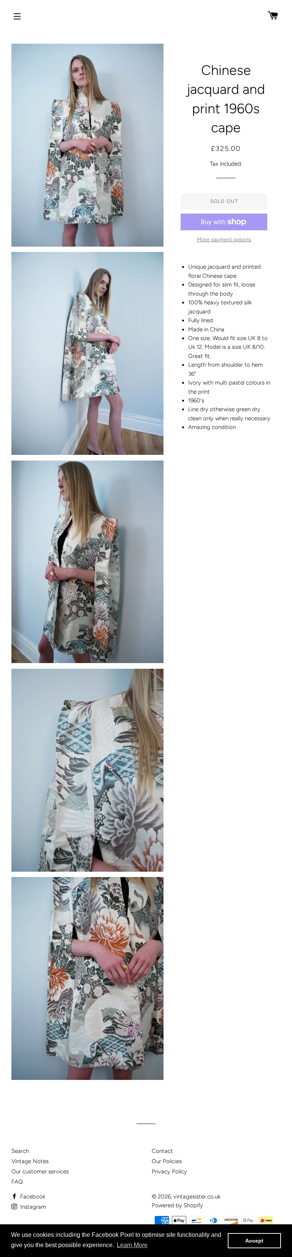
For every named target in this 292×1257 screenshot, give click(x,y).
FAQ (17, 1181)
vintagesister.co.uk (197, 1196)
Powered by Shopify (177, 1205)
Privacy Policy (169, 1171)
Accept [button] (254, 1241)
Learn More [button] (132, 1245)
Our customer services (40, 1171)
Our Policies (167, 1161)
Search (20, 1151)
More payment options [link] (224, 239)
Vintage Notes (30, 1161)
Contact (162, 1151)
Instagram (32, 1206)
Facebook (32, 1196)
